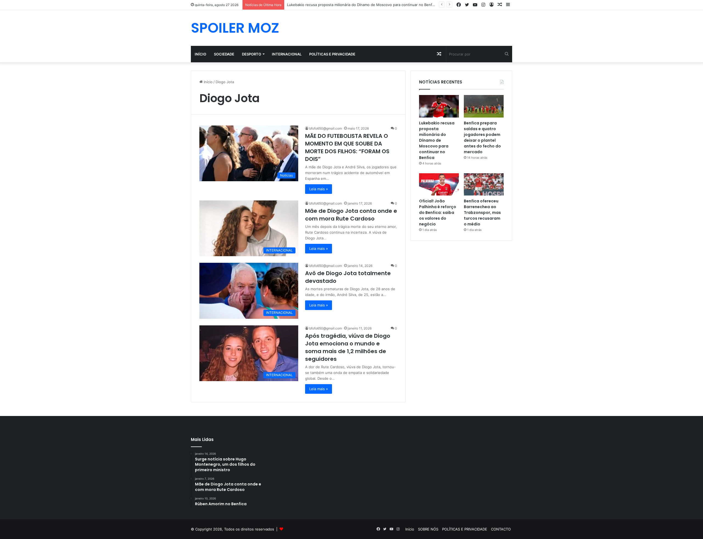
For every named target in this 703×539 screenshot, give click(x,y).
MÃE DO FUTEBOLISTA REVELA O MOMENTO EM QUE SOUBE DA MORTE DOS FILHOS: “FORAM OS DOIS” (347, 147)
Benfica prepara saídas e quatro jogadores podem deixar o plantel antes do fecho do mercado (482, 137)
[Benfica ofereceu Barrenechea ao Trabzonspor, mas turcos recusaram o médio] (484, 184)
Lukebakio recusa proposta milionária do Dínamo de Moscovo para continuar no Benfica (362, 4)
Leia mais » (318, 189)
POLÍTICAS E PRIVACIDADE (332, 54)
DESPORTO (251, 54)
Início (200, 54)
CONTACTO (501, 529)
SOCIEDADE (224, 54)
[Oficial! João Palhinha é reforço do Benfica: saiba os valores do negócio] (439, 184)
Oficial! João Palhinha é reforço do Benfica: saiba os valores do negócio (437, 212)
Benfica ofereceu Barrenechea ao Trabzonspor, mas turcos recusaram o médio (482, 212)
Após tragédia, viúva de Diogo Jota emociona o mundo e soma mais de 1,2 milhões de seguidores (347, 347)
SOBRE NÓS (428, 529)
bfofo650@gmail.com (325, 128)
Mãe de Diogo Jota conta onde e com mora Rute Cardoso (351, 214)
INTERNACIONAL (287, 54)
